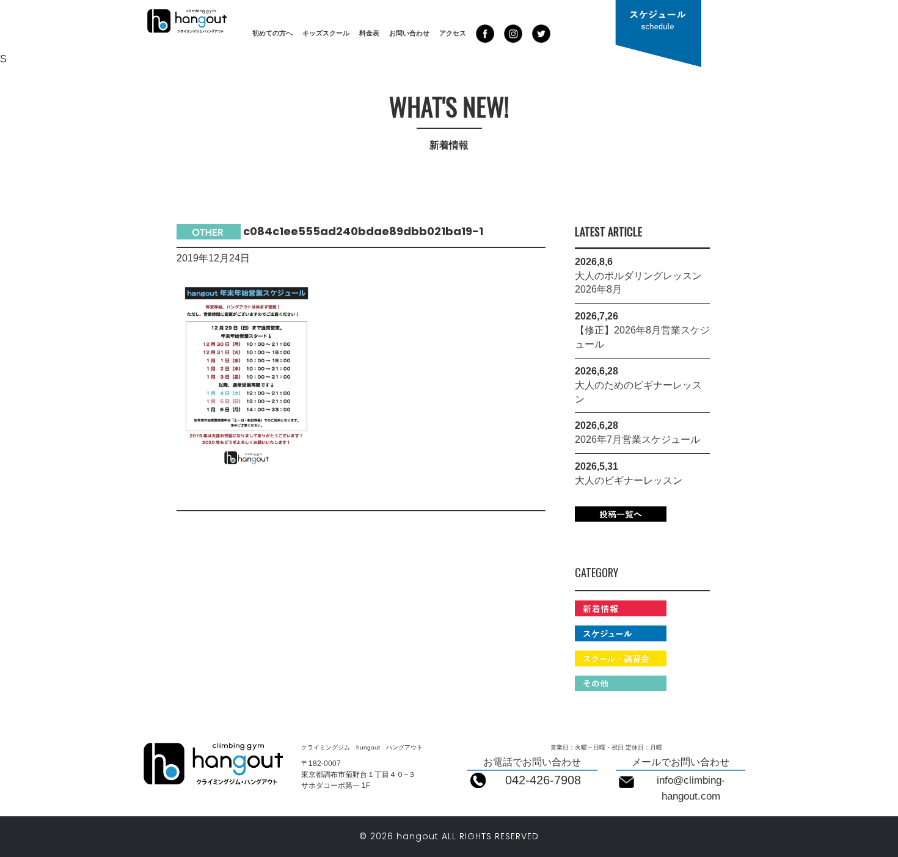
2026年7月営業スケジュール (637, 439)
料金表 (369, 33)
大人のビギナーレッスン (628, 480)
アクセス (452, 33)
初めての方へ (272, 33)
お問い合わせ (409, 33)
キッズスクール (325, 33)
